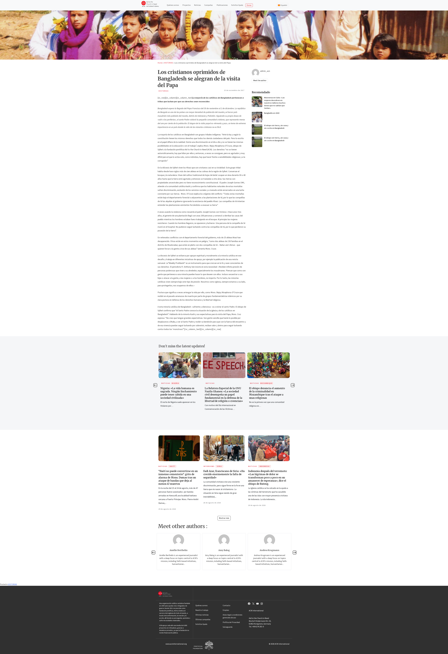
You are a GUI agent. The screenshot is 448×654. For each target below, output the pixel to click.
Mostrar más (224, 518)
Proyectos (186, 5)
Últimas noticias (202, 615)
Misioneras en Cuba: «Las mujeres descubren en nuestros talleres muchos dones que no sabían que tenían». (274, 102)
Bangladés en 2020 (271, 113)
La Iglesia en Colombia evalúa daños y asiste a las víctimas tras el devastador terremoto (268, 391)
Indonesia (264, 466)
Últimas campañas (202, 619)
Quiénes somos (173, 5)
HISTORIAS (168, 63)
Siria (219, 466)
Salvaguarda (227, 627)
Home (160, 63)
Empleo (226, 610)
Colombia (265, 383)
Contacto (226, 605)
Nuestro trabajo (201, 610)
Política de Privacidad (231, 622)
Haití (172, 466)
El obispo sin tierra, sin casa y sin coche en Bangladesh (276, 126)
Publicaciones (222, 5)
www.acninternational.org (176, 644)
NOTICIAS (165, 383)
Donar (249, 5)
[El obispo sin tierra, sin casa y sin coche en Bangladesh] (257, 129)
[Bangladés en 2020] (257, 117)
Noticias (197, 5)
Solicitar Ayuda (237, 5)
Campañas (208, 5)
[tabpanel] (180, 384)
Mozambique (222, 383)
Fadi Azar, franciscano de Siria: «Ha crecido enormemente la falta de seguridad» (224, 474)
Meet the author (259, 80)
